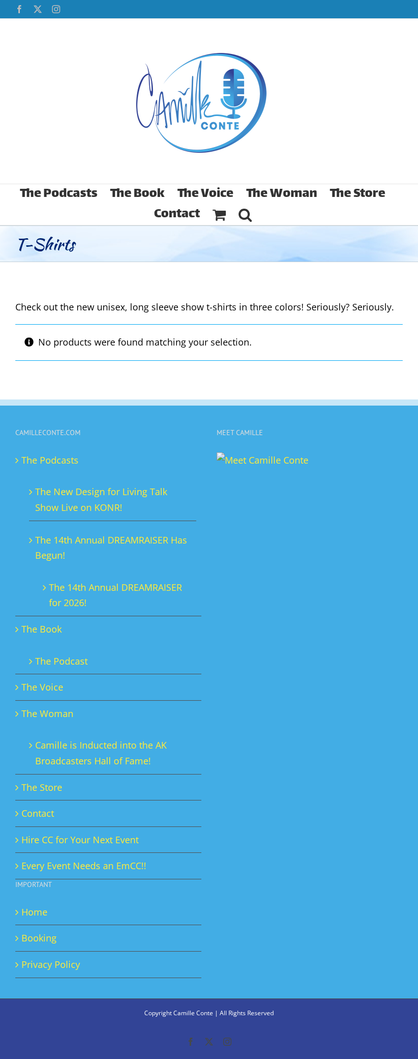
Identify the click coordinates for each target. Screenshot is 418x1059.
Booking (39, 938)
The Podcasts (50, 460)
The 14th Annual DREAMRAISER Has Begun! (111, 548)
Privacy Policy (50, 964)
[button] (245, 215)
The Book (41, 629)
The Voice (42, 687)
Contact (37, 813)
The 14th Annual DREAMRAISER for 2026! (115, 595)
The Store (41, 787)
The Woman (47, 713)
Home (34, 912)
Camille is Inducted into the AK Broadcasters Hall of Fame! (101, 753)
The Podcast (61, 661)
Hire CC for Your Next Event (80, 840)
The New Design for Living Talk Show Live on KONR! (101, 499)
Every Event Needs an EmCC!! (83, 866)
